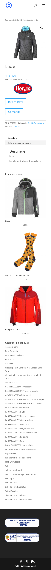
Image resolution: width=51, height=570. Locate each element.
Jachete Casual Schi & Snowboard (20, 449)
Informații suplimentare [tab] (19, 143)
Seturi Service (11, 491)
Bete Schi (9, 359)
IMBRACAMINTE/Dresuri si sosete (20, 416)
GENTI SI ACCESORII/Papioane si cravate (23, 403)
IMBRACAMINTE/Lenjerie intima (19, 428)
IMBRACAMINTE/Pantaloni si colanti (21, 432)
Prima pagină (10, 20)
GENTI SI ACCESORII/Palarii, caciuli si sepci (24, 399)
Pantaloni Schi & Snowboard (18, 457)
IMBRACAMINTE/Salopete (16, 437)
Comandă (14, 112)
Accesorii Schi (11, 347)
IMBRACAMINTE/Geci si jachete (19, 420)
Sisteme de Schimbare (15, 495)
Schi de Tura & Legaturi (16, 487)
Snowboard (30, 566)
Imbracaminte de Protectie (17, 407)
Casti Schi (9, 363)
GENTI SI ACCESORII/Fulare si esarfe (21, 391)
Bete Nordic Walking (14, 355)
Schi (7, 466)
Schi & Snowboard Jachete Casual (20, 474)
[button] (41, 27)
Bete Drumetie (11, 351)
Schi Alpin (9, 478)
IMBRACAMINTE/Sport (15, 441)
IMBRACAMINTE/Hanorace (17, 424)
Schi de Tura (11, 482)
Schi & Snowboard (24, 20)
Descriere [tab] (12, 138)
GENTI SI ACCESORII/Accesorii (18, 386)
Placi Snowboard (12, 461)
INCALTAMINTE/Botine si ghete (19, 445)
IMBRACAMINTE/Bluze (15, 411)
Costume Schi (11, 382)
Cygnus (17, 126)
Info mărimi (15, 102)
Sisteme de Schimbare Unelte (18, 499)
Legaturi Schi (11, 453)
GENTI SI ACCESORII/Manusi (18, 395)
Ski (22, 566)
